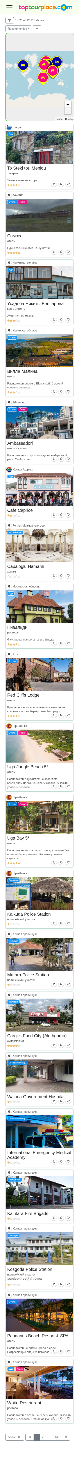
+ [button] (67, 104)
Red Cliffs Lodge (23, 695)
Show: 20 (14, 1437)
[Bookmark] (68, 184)
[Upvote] (54, 184)
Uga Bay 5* (18, 838)
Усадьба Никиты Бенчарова (35, 303)
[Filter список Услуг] (9, 20)
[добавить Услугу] (37, 28)
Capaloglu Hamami (25, 566)
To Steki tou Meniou (26, 168)
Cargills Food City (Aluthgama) (37, 1035)
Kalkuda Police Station (29, 914)
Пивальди (17, 627)
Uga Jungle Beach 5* (27, 767)
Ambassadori (20, 443)
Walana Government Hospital (35, 1096)
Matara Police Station (28, 975)
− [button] (67, 111)
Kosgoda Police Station (29, 1269)
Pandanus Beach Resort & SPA (37, 1335)
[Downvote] (61, 184)
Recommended (17, 28)
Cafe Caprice (20, 510)
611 (57, 1437)
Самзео (15, 235)
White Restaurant (24, 1403)
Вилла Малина (22, 371)
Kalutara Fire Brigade (27, 1213)
